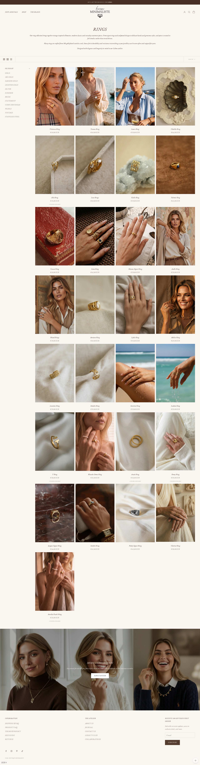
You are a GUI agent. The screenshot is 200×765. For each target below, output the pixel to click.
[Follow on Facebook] (6, 751)
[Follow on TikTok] (22, 751)
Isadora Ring (175, 406)
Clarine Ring (175, 546)
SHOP (24, 12)
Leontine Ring (55, 406)
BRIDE (7, 97)
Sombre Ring (95, 546)
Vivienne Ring (55, 129)
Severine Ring (135, 406)
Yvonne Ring (95, 129)
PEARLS (8, 108)
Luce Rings (95, 197)
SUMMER (9, 93)
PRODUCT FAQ (11, 727)
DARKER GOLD (11, 81)
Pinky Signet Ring (135, 546)
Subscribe (172, 742)
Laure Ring (135, 129)
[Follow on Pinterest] (17, 751)
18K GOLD (9, 77)
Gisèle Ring (135, 197)
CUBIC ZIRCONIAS (12, 104)
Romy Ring (175, 474)
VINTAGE (9, 112)
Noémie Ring (175, 197)
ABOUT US (89, 723)
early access (100, 676)
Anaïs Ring (135, 474)
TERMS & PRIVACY (13, 731)
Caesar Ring (54, 269)
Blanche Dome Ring (95, 474)
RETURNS (9, 739)
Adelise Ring (175, 337)
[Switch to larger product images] (4, 59)
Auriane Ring (95, 337)
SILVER (8, 89)
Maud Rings (54, 337)
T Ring (54, 474)
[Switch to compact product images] (11, 59)
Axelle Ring (175, 269)
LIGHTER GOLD (11, 85)
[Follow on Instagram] (11, 751)
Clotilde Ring (175, 129)
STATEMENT (10, 101)
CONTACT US (90, 731)
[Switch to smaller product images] (8, 59)
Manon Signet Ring (135, 269)
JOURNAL (89, 727)
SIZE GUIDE (10, 735)
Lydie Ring (135, 337)
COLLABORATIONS (93, 739)
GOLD (7, 73)
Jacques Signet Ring (54, 546)
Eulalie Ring (95, 406)
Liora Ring (95, 269)
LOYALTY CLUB (91, 735)
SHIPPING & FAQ (12, 723)
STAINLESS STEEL (12, 116)
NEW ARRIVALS (11, 12)
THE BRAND (35, 12)
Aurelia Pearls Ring (55, 614)
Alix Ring (54, 197)
